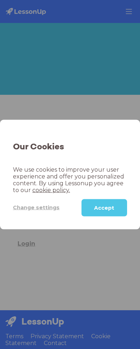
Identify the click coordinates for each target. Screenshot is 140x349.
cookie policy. (51, 189)
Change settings (36, 207)
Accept (104, 207)
